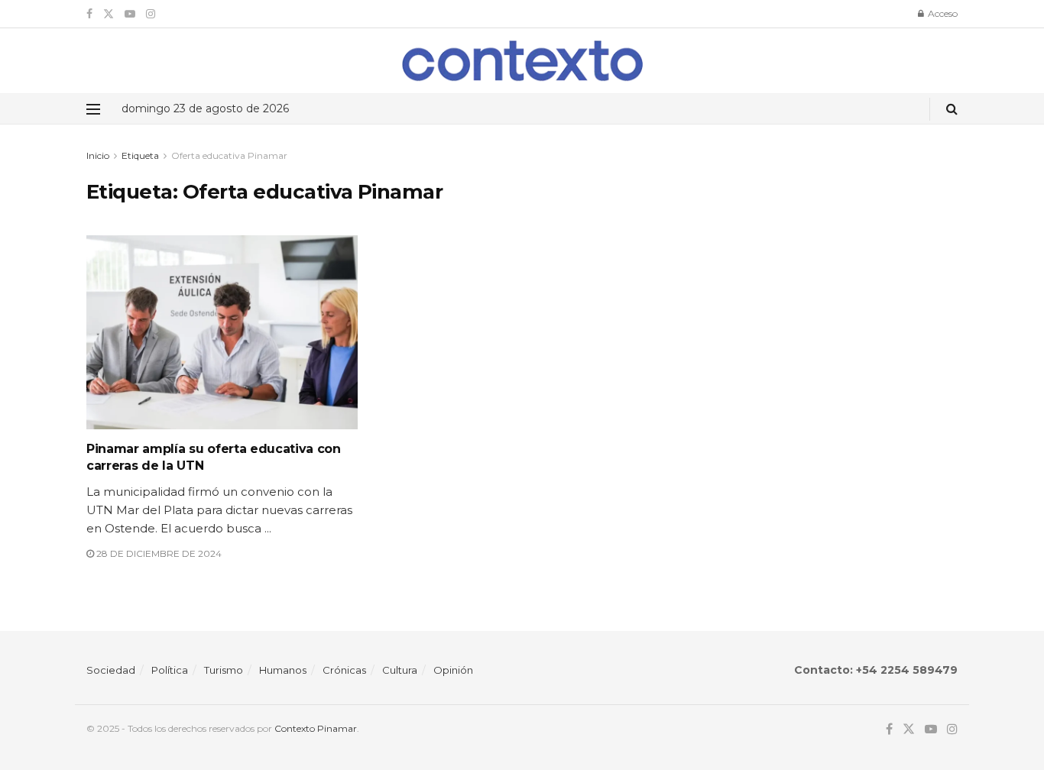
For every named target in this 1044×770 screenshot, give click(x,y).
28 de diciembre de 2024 (158, 553)
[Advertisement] (826, 254)
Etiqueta (140, 155)
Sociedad (110, 670)
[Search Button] (952, 109)
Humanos (282, 670)
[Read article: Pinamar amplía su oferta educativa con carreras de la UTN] (222, 332)
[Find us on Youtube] (130, 14)
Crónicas (344, 670)
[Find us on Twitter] (108, 14)
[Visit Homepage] (522, 60)
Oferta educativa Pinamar (229, 155)
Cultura (399, 670)
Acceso (942, 13)
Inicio (97, 155)
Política (169, 670)
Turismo (223, 670)
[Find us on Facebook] (89, 14)
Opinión (453, 670)
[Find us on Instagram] (150, 14)
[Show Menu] (93, 109)
